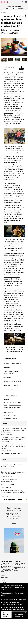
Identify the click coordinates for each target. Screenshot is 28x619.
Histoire (3, 580)
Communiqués (13, 395)
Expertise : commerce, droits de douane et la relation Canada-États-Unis (13, 472)
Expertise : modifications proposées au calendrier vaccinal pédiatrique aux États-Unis (13, 492)
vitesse (19, 407)
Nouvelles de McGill (6, 561)
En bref (3, 579)
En (22, 2)
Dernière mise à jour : (9, 412)
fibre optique (18, 402)
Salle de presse (14, 7)
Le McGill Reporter (5, 563)
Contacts (14, 523)
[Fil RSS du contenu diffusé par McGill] (26, 453)
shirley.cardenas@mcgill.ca (12, 381)
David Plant (6, 402)
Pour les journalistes (18, 566)
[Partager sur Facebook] (21, 67)
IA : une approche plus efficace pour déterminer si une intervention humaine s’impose (12, 446)
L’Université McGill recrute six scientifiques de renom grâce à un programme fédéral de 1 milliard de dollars (14, 430)
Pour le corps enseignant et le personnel (20, 564)
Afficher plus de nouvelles (12, 453)
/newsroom (14, 418)
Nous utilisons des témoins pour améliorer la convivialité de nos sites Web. (12, 587)
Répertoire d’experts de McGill (19, 568)
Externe (12, 402)
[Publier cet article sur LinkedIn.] (23, 67)
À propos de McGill (5, 577)
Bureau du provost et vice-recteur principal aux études (7, 570)
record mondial (8, 113)
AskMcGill (16, 570)
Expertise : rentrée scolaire (9, 479)
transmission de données (10, 407)
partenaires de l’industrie (12, 277)
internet (5, 405)
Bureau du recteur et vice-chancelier (7, 567)
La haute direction (5, 582)
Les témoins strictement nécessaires (14, 599)
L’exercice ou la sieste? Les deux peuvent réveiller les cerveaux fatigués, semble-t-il (13, 438)
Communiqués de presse (7, 565)
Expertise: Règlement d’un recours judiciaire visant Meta (11, 465)
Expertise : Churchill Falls (8, 485)
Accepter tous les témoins (6, 614)
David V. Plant (14, 89)
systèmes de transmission (15, 405)
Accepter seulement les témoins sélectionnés (19, 614)
